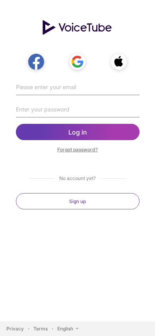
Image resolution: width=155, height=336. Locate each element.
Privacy (15, 329)
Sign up (77, 201)
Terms (40, 329)
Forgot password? (77, 149)
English (65, 329)
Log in (77, 132)
